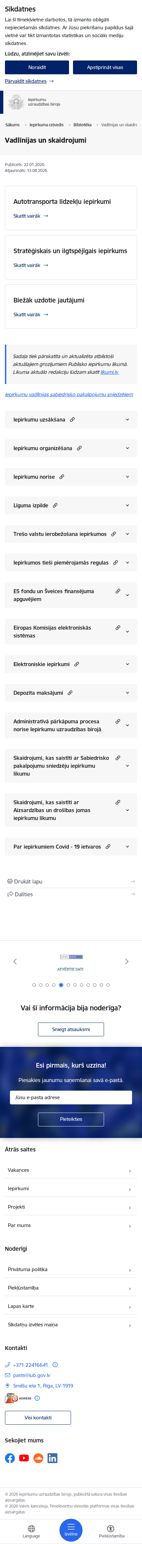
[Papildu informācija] (55, 1364)
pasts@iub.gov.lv (31, 1375)
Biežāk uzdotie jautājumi (49, 300)
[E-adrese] (18, 1398)
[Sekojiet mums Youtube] (24, 1458)
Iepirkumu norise (34, 476)
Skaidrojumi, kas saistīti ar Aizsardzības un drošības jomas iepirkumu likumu (52, 810)
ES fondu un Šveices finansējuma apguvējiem (54, 595)
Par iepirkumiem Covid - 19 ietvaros (57, 846)
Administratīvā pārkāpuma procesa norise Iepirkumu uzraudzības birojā (57, 725)
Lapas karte (21, 1306)
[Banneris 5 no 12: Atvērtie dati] (71, 961)
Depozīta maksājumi (38, 692)
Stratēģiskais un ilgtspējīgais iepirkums (70, 251)
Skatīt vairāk (27, 216)
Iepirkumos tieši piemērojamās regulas (61, 562)
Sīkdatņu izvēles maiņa (33, 1324)
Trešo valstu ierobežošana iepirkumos (60, 534)
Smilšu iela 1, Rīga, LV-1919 (43, 1386)
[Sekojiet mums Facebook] (10, 1458)
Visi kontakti (38, 1417)
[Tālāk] (127, 961)
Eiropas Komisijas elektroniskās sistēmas (52, 631)
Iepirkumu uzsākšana (39, 419)
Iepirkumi (18, 1188)
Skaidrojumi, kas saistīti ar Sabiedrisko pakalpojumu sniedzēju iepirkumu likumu (61, 766)
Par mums (19, 1225)
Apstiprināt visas (105, 67)
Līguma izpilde (31, 505)
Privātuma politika (28, 1269)
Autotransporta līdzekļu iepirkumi (62, 201)
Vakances (18, 1170)
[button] (71, 419)
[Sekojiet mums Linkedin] (52, 1458)
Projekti (16, 1207)
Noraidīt (37, 67)
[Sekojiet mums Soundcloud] (38, 1458)
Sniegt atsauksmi (71, 1029)
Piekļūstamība (23, 1288)
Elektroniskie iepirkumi (42, 664)
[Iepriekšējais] (15, 961)
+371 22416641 (30, 1365)
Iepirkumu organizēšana (43, 448)
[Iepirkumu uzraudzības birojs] (60, 110)
